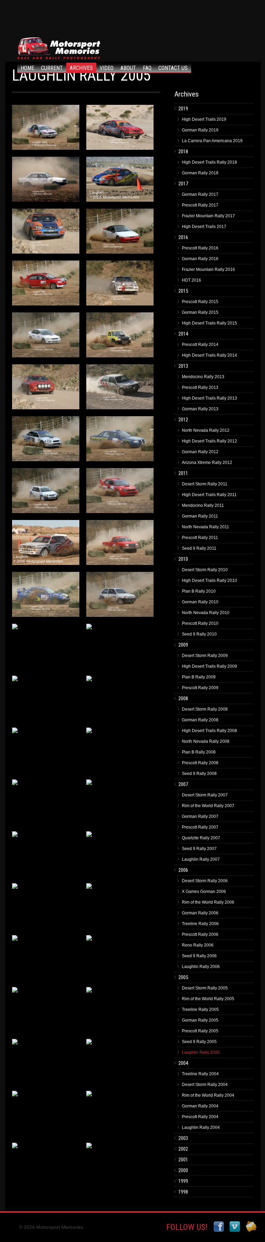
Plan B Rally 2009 (199, 677)
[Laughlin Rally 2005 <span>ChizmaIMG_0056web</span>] (45, 803)
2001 (183, 1160)
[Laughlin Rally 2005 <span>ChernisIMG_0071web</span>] (120, 803)
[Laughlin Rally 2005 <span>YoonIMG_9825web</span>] (45, 129)
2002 (183, 1149)
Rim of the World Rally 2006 (208, 902)
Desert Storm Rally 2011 (204, 484)
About (128, 68)
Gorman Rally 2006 (200, 913)
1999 (183, 1181)
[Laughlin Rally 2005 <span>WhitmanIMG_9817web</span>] (45, 492)
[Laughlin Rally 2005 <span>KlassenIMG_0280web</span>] (120, 959)
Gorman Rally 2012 (200, 451)
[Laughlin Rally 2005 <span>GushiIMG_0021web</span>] (120, 907)
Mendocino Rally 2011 (203, 505)
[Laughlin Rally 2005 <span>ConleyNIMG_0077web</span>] (45, 752)
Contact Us (173, 68)
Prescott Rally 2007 (200, 827)
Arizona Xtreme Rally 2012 (207, 462)
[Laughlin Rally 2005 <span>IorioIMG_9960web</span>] (120, 1011)
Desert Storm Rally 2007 (205, 795)
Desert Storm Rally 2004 (205, 1084)
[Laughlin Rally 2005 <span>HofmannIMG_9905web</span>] (45, 1115)
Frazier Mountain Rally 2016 (208, 269)
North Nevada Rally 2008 (205, 741)
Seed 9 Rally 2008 (199, 773)
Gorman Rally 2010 (200, 602)
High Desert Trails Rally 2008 (209, 730)
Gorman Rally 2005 (200, 1020)
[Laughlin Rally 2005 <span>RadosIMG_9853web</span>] (120, 336)
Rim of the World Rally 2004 (208, 1095)
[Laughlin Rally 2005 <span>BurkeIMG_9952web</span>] (120, 855)
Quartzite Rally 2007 (201, 837)
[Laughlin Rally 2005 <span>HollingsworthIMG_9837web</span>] (120, 1063)
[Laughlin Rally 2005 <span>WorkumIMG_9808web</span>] (45, 440)
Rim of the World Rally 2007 (208, 805)
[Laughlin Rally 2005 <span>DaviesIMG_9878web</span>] (120, 700)
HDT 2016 (191, 280)
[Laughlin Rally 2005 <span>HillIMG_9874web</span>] (45, 1167)
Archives (81, 68)
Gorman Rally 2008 (200, 720)
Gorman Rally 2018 (200, 173)
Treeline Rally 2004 (200, 1073)
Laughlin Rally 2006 (201, 966)
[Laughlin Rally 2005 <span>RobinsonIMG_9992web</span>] (120, 388)
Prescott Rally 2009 (200, 687)
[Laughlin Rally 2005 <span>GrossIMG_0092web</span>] (45, 907)
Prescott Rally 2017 (200, 205)
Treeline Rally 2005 (200, 1009)
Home (27, 68)
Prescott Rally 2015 (200, 301)
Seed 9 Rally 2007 (199, 848)
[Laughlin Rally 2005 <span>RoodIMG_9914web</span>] (120, 596)
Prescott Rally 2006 (200, 934)
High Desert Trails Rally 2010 (209, 580)
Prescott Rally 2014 (200, 344)
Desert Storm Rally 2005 (205, 988)
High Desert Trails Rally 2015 (209, 323)
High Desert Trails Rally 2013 (209, 398)
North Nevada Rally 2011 (205, 526)
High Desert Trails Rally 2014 (209, 355)
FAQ (147, 68)
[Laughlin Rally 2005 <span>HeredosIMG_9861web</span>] (45, 959)
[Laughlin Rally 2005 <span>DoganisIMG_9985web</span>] (45, 700)
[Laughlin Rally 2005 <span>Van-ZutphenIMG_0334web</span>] (45, 544)
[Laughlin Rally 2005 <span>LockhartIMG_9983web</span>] (45, 648)
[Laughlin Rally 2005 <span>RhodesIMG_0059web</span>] (45, 388)
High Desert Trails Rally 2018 (209, 162)
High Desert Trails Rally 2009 (209, 666)
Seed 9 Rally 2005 (199, 1041)
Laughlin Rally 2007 (201, 859)
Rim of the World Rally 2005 (208, 998)
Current (52, 68)
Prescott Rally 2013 (200, 387)
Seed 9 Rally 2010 (199, 634)
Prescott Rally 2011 (200, 537)
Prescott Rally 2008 (200, 762)
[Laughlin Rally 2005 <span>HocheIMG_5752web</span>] (120, 1115)
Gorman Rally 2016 (200, 258)
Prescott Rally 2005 (200, 1031)
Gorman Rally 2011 (200, 516)
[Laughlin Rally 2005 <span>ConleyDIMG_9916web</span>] (120, 752)
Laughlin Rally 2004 (201, 1127)
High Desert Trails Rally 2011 (209, 494)
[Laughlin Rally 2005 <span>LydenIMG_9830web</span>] (45, 336)
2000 (183, 1170)
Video (107, 68)
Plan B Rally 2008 (199, 752)
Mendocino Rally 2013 (203, 376)
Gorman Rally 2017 (200, 194)
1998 (183, 1192)
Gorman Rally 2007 (200, 816)
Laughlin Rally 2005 (201, 1052)
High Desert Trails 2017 (204, 226)
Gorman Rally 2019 (200, 130)
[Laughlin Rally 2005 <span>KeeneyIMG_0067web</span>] (45, 1011)
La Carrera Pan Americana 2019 (212, 140)
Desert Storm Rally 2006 (205, 880)
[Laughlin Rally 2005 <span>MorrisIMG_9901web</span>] (45, 285)
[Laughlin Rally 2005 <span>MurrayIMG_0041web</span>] (45, 233)
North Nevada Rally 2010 (205, 612)
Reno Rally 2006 (198, 945)
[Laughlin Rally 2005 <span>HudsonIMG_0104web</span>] (45, 1063)
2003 (183, 1138)
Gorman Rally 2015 (200, 312)
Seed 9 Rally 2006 (199, 955)
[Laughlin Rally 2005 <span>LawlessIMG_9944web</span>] (120, 648)
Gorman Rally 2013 (200, 409)
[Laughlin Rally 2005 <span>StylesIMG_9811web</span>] (45, 596)
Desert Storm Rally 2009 (205, 655)
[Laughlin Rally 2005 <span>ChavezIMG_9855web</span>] (45, 855)
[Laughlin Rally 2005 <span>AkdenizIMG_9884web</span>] (120, 1167)
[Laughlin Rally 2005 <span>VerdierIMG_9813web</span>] (120, 492)
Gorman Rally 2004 (200, 1106)
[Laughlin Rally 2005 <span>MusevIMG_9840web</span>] (45, 181)
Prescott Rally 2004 (200, 1116)
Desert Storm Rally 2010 (205, 569)
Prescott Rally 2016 (200, 248)
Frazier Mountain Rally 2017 (208, 215)
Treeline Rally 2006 (200, 923)
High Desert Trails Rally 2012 (209, 441)
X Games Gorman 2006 (204, 891)
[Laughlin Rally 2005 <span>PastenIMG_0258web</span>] (120, 129)
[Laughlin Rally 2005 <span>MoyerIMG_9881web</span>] (120, 233)
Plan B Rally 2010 (199, 591)
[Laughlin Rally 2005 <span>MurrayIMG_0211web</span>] (120, 181)
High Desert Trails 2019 (204, 119)
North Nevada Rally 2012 (205, 430)
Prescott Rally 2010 (200, 623)
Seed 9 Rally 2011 (199, 548)
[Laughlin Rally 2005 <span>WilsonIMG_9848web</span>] (120, 440)
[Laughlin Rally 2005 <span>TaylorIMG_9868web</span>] (120, 544)
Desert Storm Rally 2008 (205, 709)
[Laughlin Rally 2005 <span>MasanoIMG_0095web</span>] (120, 285)
